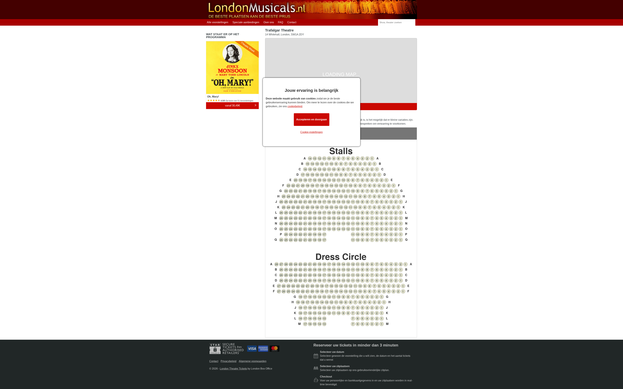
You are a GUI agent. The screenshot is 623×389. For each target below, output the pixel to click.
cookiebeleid (294, 106)
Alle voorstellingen (217, 22)
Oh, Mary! (211, 42)
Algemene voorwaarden (252, 361)
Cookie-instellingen (311, 132)
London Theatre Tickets (233, 368)
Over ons (268, 22)
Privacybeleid (228, 361)
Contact (291, 22)
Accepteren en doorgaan (311, 119)
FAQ (280, 22)
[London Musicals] (257, 17)
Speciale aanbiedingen (245, 22)
